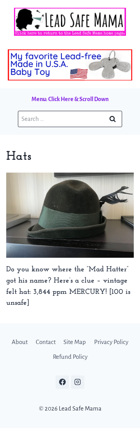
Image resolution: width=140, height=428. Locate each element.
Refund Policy (70, 356)
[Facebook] (62, 382)
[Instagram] (77, 382)
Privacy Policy (111, 342)
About (20, 342)
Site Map (74, 342)
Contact (46, 342)
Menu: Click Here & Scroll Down (70, 99)
